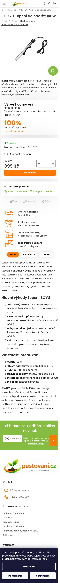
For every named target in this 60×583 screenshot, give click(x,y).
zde (45, 559)
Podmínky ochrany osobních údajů (20, 530)
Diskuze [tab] (46, 254)
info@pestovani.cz (43, 191)
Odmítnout (15, 575)
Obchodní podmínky (13, 526)
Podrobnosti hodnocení (14, 24)
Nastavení (29, 566)
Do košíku (30, 172)
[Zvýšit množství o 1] (53, 163)
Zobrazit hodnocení (14, 131)
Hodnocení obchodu (13, 513)
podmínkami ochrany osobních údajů (36, 442)
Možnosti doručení (20, 154)
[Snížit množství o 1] (39, 163)
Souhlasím (43, 575)
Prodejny (7, 517)
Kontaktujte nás (11, 521)
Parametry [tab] (29, 254)
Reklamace (8, 535)
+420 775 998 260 (17, 191)
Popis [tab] (13, 254)
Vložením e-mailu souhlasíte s (35, 441)
